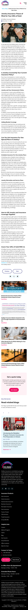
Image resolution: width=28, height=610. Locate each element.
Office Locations (5, 543)
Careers (3, 527)
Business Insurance (6, 504)
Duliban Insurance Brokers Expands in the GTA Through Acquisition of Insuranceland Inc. (13, 319)
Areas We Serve (5, 540)
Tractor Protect (5, 512)
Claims (3, 532)
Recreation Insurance (6, 506)
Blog (6, 8)
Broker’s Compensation (13, 606)
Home (3, 8)
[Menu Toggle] (25, 3)
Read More (4, 299)
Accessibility (4, 606)
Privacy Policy (7, 605)
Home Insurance (5, 499)
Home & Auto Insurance (7, 501)
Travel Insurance (5, 517)
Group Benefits (5, 519)
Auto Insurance (5, 496)
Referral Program (5, 530)
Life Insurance (4, 514)
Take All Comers (14, 605)
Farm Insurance (5, 509)
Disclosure (21, 605)
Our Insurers (4, 538)
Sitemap (22, 606)
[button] (20, 3)
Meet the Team (5, 546)
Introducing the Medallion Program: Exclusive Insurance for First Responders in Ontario (13, 435)
